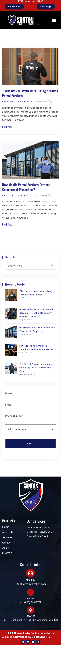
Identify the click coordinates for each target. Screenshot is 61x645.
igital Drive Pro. (41, 637)
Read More (7, 126)
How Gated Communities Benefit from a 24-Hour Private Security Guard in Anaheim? (36, 313)
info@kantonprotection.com (30, 584)
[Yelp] (23, 642)
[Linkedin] (28, 642)
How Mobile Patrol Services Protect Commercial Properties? (26, 187)
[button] (53, 20)
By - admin (8, 101)
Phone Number (14, 416)
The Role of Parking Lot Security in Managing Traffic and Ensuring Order (36, 368)
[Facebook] (33, 642)
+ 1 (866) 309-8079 (30, 602)
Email (8, 404)
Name (8, 393)
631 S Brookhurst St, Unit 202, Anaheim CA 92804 (30, 620)
